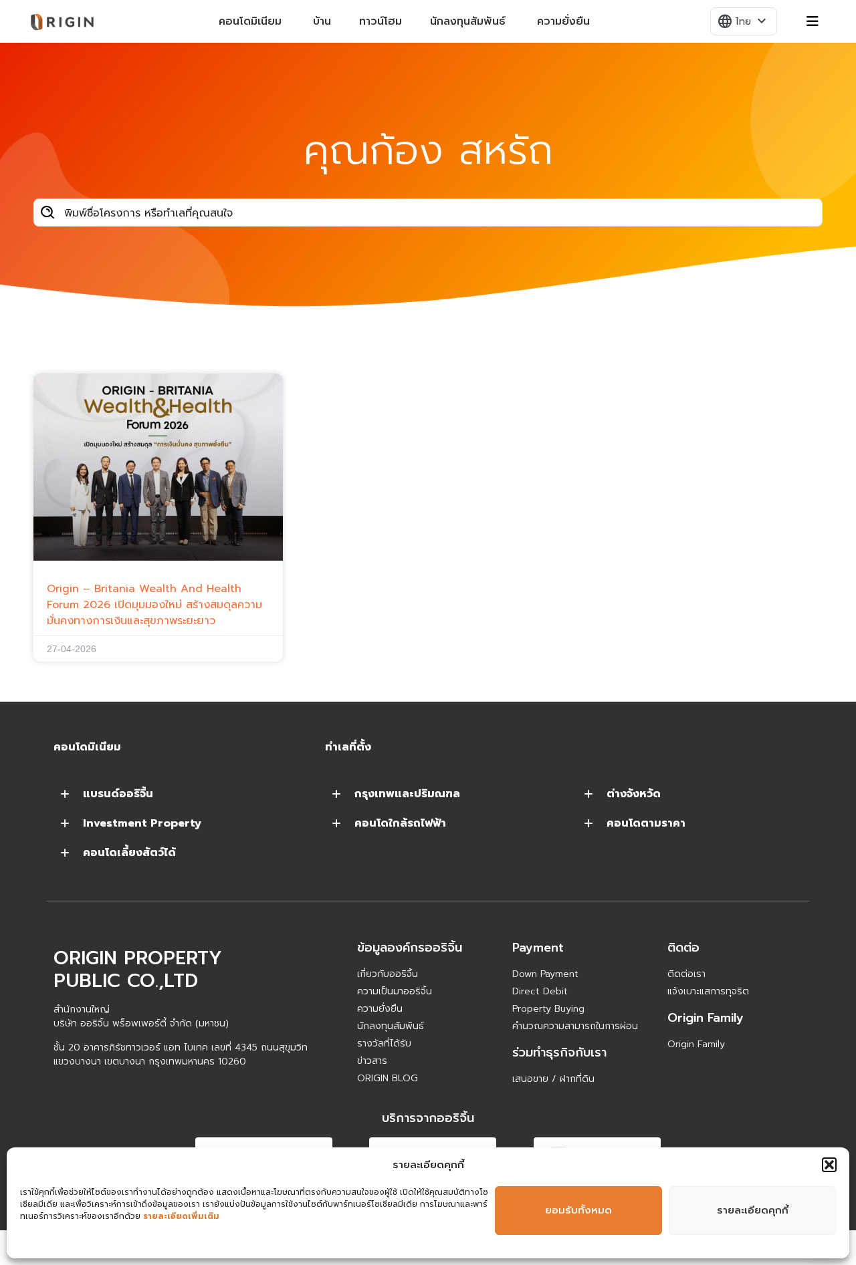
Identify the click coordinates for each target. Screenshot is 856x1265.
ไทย (743, 21)
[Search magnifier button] (47, 212)
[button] (829, 1164)
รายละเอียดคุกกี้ (752, 1210)
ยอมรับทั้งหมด (578, 1210)
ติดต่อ (683, 947)
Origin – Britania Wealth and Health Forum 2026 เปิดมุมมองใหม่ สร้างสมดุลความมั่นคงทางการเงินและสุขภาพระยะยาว (154, 605)
